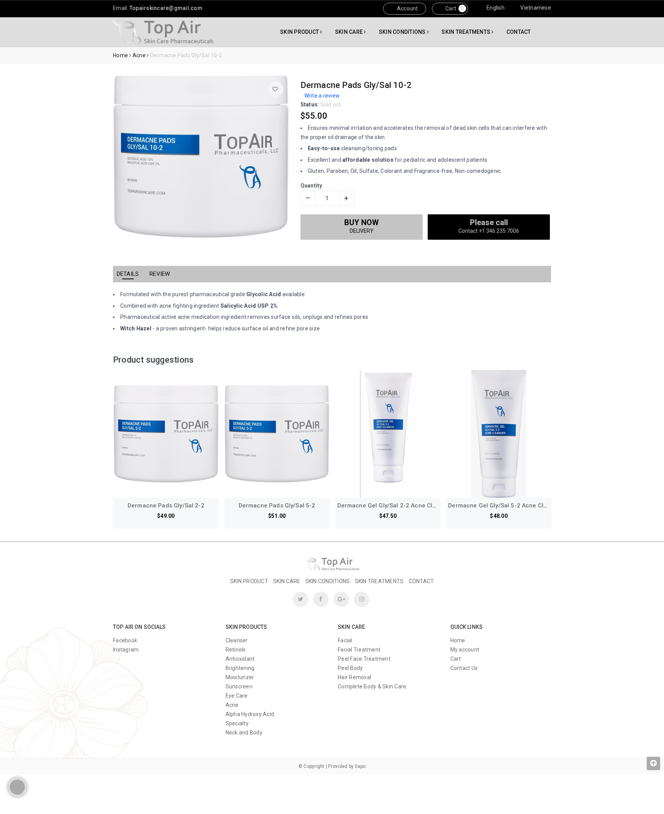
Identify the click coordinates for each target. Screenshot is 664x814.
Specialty (237, 723)
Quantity (311, 185)
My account (465, 650)
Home (457, 640)
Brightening (240, 668)
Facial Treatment (359, 650)
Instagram (126, 650)
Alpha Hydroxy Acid (250, 714)
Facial (345, 640)
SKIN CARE (349, 32)
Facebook (125, 640)
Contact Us (464, 668)
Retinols (236, 650)
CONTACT (518, 32)
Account (407, 8)
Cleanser (237, 640)
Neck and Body (244, 732)
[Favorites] (275, 89)
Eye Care (237, 696)
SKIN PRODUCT (300, 32)
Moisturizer (240, 677)
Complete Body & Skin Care (372, 686)
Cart (450, 8)
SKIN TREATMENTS (466, 32)
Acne (232, 705)
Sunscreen (239, 686)
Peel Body (350, 668)
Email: (158, 8)
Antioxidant (240, 659)
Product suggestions (153, 360)
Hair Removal (354, 677)
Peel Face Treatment (364, 659)
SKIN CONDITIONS (403, 32)
